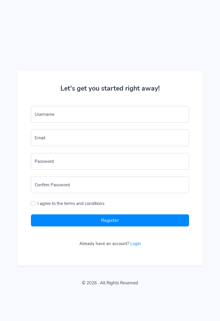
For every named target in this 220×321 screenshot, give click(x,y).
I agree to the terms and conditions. (71, 203)
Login (135, 243)
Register (110, 220)
